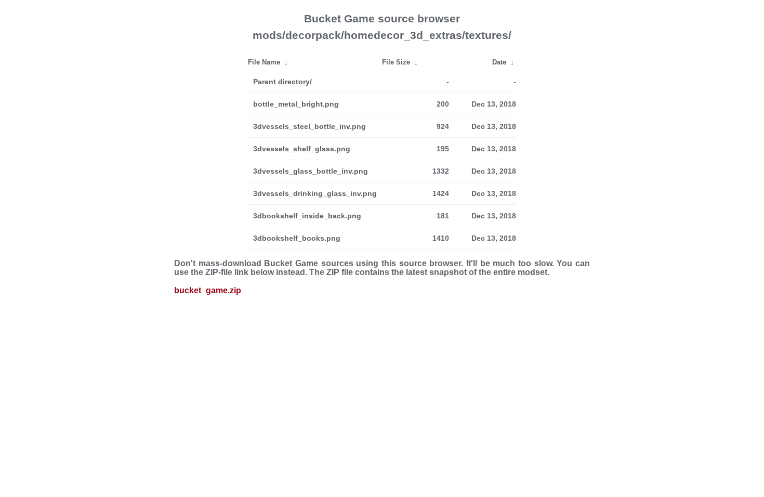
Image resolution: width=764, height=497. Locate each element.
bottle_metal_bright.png (296, 104)
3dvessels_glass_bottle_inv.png (310, 171)
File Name (264, 62)
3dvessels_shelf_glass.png (301, 149)
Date (499, 62)
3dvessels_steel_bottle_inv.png (309, 126)
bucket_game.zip (207, 290)
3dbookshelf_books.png (296, 238)
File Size (396, 62)
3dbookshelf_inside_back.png (307, 216)
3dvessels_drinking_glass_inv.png (315, 193)
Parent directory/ (282, 81)
